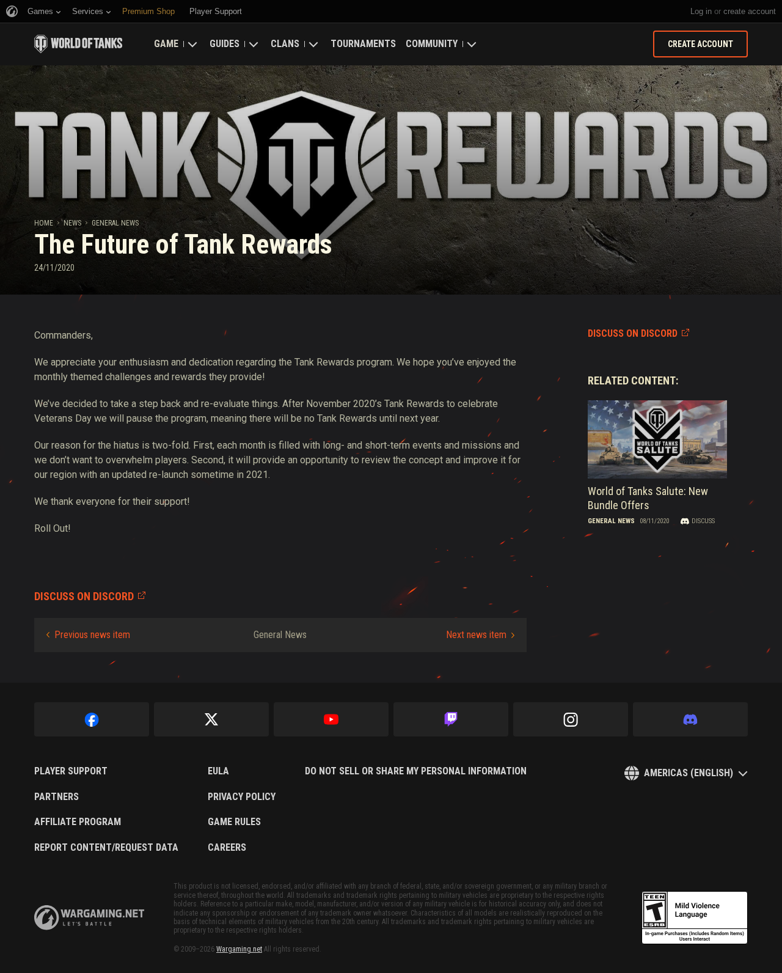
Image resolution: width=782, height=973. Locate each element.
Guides (224, 44)
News (72, 223)
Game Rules (234, 822)
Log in (701, 11)
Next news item (476, 635)
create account (749, 11)
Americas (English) (688, 773)
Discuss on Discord (633, 333)
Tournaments (363, 44)
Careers (227, 847)
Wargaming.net (239, 949)
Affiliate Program (77, 822)
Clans (285, 44)
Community (432, 44)
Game (166, 44)
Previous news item (92, 635)
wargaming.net (89, 917)
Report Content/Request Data (106, 847)
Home (43, 223)
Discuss (703, 521)
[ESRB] (694, 918)
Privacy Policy (242, 796)
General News (115, 223)
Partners (56, 796)
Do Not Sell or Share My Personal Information (416, 771)
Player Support (71, 771)
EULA (218, 771)
